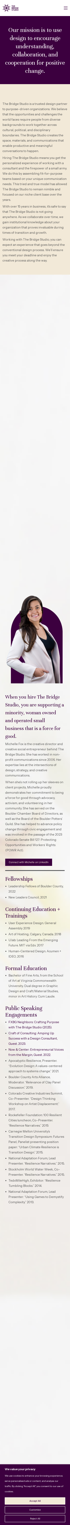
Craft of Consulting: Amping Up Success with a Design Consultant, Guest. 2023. (33, 1038)
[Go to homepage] (10, 8)
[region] (35, 1494)
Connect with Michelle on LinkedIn (29, 862)
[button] (66, 8)
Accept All (35, 1500)
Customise (35, 1509)
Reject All (35, 1518)
